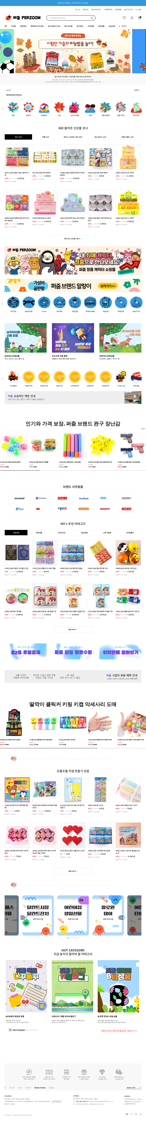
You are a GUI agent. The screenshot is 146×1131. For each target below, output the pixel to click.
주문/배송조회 (96, 9)
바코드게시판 (128, 9)
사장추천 (16, 532)
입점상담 (51, 1088)
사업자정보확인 (56, 1101)
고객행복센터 (107, 9)
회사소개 (12, 1088)
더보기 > (143, 429)
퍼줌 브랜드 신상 (128, 137)
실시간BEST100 (54, 26)
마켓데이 (23, 26)
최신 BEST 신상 (100, 137)
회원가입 (85, 9)
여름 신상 (45, 137)
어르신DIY (61, 532)
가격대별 (90, 26)
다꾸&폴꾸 (130, 532)
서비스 (20, 1088)
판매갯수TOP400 (37, 26)
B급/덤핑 (84, 532)
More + (137, 90)
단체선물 (101, 26)
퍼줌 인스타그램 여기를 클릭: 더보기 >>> (119, 1030)
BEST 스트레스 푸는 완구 (73, 137)
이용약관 (28, 1088)
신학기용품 (107, 532)
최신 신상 (18, 137)
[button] (143, 51)
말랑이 (124, 26)
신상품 (13, 26)
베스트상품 (68, 26)
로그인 (77, 9)
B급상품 (112, 26)
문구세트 (80, 26)
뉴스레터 (138, 9)
